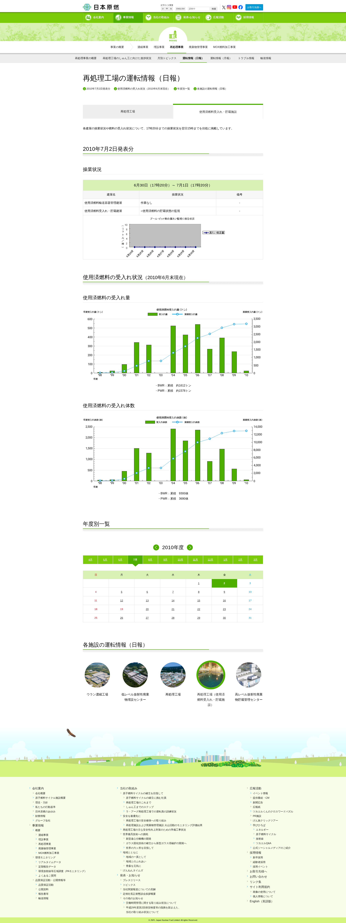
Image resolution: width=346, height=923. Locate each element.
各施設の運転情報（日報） (212, 88)
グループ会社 (42, 820)
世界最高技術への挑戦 (135, 834)
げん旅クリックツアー (265, 820)
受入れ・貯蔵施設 (218, 111)
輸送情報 (265, 58)
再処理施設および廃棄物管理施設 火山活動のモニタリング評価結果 (164, 825)
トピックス (129, 884)
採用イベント (260, 866)
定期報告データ (47, 866)
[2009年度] (156, 547)
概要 (37, 830)
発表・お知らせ (130, 875)
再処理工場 (128, 111)
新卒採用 (258, 857)
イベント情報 (260, 793)
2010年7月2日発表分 (98, 88)
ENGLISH (180, 9)
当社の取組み (161, 17)
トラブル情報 (246, 58)
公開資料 (43, 889)
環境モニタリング (45, 857)
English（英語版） (262, 901)
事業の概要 (117, 46)
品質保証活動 (46, 884)
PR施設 (257, 816)
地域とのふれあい (136, 861)
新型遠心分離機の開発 (138, 838)
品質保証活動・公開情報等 (50, 880)
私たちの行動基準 (45, 807)
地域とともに (130, 852)
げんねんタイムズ (133, 870)
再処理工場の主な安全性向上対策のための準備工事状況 (154, 829)
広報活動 (218, 17)
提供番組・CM (261, 797)
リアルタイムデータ (49, 862)
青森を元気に (133, 865)
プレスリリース (132, 880)
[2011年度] (190, 547)
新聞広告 (258, 802)
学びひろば (259, 825)
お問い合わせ (258, 876)
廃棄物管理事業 (198, 46)
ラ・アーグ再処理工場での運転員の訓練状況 (151, 811)
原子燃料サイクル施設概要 (50, 797)
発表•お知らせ (191, 17)
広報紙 (256, 807)
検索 (214, 9)
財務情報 (40, 816)
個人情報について (263, 896)
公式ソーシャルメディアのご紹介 (272, 847)
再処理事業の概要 (86, 58)
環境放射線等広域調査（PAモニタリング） (62, 871)
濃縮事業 (142, 46)
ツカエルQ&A (263, 843)
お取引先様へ (254, 7)
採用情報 (248, 17)
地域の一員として (136, 856)
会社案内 (98, 17)
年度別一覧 (183, 88)
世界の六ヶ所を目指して (140, 847)
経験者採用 (259, 862)
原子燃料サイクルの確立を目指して (143, 793)
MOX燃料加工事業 (224, 46)
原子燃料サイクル (266, 834)
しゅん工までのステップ (140, 807)
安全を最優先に (132, 816)
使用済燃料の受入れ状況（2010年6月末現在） (143, 88)
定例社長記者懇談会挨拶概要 (139, 893)
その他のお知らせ (133, 898)
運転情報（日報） (193, 58)
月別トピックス (167, 58)
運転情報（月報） (221, 58)
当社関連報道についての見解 (139, 889)
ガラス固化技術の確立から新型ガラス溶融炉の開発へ (156, 843)
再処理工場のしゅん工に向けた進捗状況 (127, 58)
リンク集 (255, 881)
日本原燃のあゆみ (45, 811)
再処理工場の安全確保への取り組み (146, 820)
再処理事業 (176, 46)
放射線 (259, 838)
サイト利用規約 (260, 886)
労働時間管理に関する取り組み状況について (151, 902)
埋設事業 (159, 46)
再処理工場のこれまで (138, 802)
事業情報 (128, 17)
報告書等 (43, 893)
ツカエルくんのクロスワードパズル (273, 811)
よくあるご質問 (47, 875)
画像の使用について (264, 891)
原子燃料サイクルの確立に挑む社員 (146, 797)
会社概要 (40, 793)
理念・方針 (41, 802)
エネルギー (262, 829)
